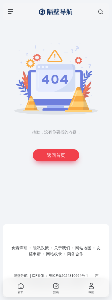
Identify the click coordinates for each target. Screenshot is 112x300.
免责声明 (19, 247)
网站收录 (54, 253)
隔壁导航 (21, 275)
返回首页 (56, 155)
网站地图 (83, 247)
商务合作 (75, 253)
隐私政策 (41, 247)
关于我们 (62, 247)
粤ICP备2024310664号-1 (68, 275)
